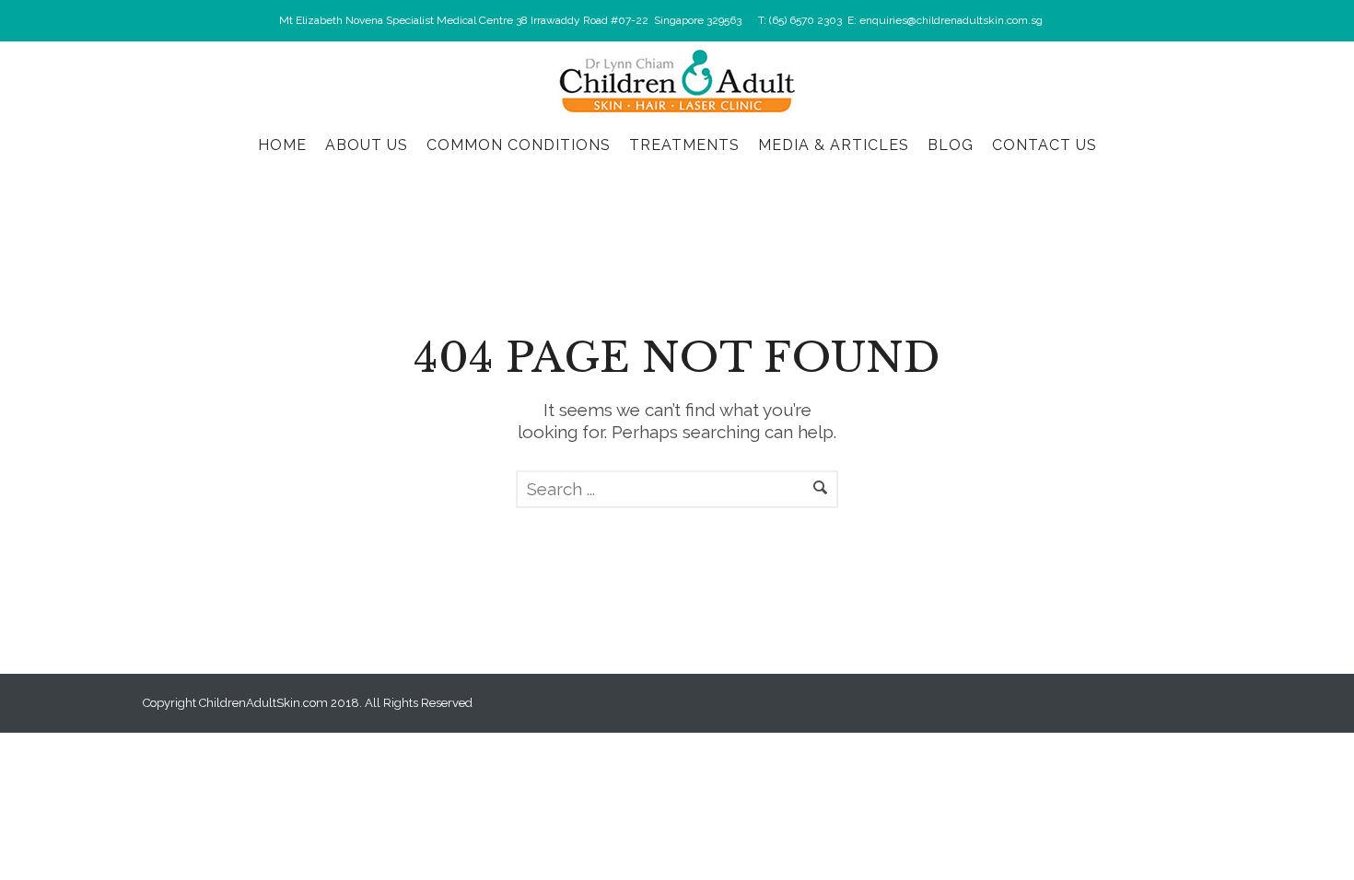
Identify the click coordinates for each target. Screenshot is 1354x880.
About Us (366, 145)
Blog (951, 145)
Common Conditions (518, 145)
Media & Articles (833, 145)
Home (282, 145)
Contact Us (1044, 145)
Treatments (684, 145)
